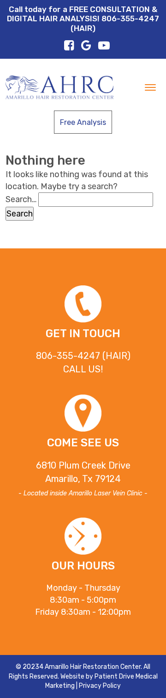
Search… (21, 199)
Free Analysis (83, 122)
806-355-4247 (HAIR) (83, 355)
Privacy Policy (100, 686)
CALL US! (83, 369)
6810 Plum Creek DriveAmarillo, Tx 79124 (83, 478)
